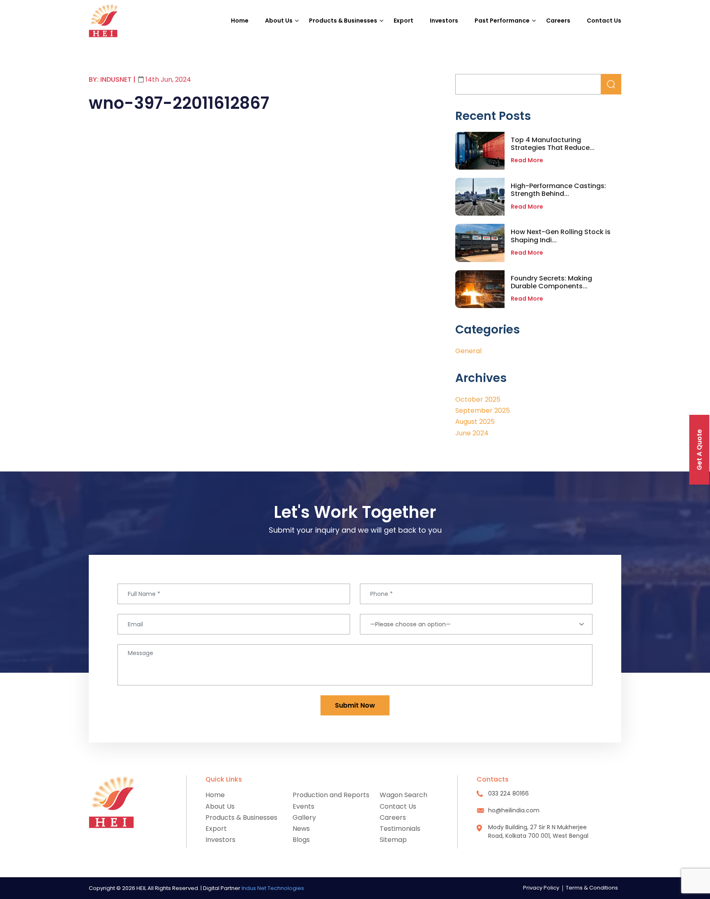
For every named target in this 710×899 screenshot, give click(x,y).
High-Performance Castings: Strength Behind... (558, 189)
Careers (558, 20)
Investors (444, 20)
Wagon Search (403, 795)
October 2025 (477, 399)
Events (303, 806)
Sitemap (393, 839)
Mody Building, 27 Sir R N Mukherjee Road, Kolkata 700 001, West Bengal (538, 831)
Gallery (304, 817)
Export (403, 20)
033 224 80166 (508, 793)
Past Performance (502, 20)
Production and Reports (331, 795)
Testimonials (400, 828)
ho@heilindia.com (513, 810)
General (468, 351)
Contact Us (604, 20)
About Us (279, 20)
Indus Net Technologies (273, 888)
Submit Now (355, 705)
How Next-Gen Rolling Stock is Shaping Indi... (561, 235)
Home (240, 20)
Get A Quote (699, 449)
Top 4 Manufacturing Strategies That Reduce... (553, 143)
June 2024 (472, 433)
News (301, 828)
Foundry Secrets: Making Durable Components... (551, 282)
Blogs (301, 839)
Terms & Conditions (592, 888)
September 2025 (482, 410)
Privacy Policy (541, 888)
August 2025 (475, 421)
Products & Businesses (343, 20)
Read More (527, 160)
